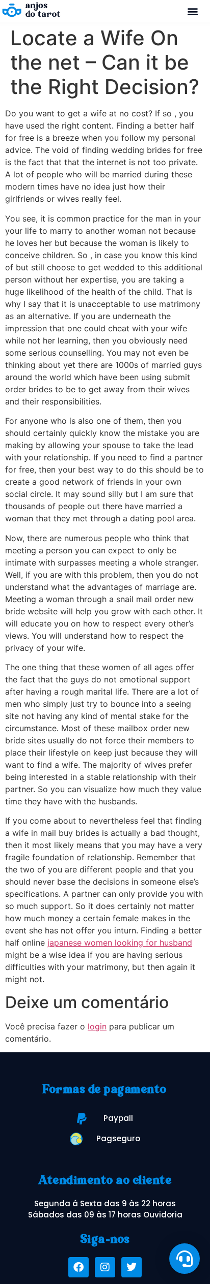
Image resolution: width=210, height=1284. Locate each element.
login (97, 1026)
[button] (193, 11)
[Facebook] (78, 1267)
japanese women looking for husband (119, 942)
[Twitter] (131, 1267)
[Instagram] (105, 1267)
